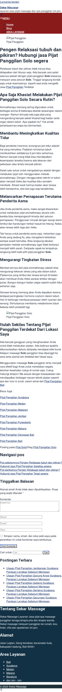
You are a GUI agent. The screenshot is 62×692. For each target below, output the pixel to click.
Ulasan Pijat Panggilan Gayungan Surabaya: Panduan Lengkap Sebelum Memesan (31, 599)
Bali (8, 662)
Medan (10, 669)
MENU (6, 18)
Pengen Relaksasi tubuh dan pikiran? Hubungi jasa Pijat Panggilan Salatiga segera (31, 464)
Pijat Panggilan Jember (13, 416)
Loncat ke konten (9, 2)
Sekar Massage (9, 7)
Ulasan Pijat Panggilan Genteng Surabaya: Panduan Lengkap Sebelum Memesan (30, 592)
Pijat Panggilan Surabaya (14, 397)
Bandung (11, 676)
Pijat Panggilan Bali (11, 441)
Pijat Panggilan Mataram (14, 410)
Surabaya (11, 665)
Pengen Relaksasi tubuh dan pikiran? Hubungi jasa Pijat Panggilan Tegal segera (30, 471)
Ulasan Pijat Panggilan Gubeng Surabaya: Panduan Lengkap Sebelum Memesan (30, 584)
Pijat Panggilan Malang (13, 428)
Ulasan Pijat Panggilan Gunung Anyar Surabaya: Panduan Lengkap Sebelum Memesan (34, 577)
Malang (10, 673)
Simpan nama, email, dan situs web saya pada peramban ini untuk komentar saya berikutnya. (28, 537)
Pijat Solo (21, 447)
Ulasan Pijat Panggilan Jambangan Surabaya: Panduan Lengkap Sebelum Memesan (32, 570)
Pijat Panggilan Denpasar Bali (17, 435)
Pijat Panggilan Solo (44, 447)
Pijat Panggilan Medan (13, 403)
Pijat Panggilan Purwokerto (15, 422)
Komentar (5, 499)
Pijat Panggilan (14, 87)
